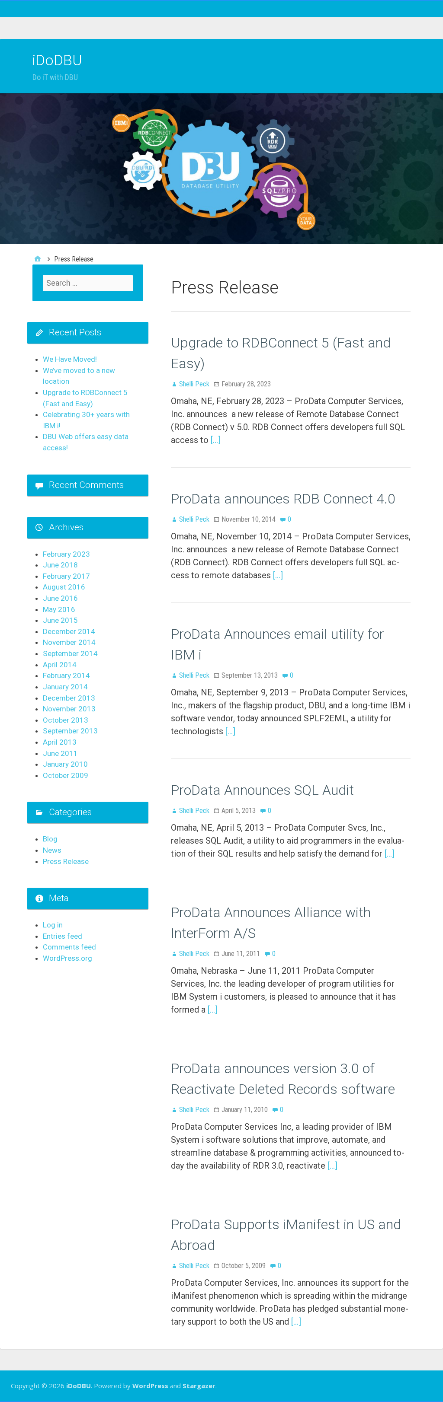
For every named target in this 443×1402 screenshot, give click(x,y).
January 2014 (65, 686)
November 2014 (69, 642)
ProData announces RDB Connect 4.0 (283, 499)
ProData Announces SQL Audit (262, 790)
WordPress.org (67, 958)
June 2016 (60, 598)
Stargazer (199, 1385)
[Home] (37, 259)
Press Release (66, 861)
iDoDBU (57, 60)
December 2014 (69, 631)
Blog (50, 839)
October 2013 (65, 720)
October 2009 (65, 775)
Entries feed (62, 936)
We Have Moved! (70, 359)
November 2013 (69, 708)
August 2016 (64, 587)
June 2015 (60, 620)
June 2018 (60, 565)
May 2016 (59, 609)
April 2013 (60, 742)
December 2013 (69, 698)
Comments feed (69, 947)
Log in (53, 925)
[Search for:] (88, 283)
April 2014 (60, 664)
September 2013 (70, 730)
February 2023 (66, 554)
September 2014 (70, 653)
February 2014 (66, 675)
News (52, 850)
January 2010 (65, 764)
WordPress (150, 1385)
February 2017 (66, 576)
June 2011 (60, 753)
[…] (216, 440)
